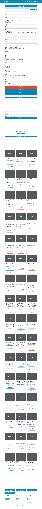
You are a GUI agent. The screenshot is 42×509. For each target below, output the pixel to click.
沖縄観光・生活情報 (10, 492)
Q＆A (27, 498)
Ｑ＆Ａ (29, 1)
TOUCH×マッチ (11, 116)
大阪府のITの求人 (21, 92)
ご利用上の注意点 (7, 499)
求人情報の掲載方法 (7, 498)
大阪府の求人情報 (9, 487)
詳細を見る (21, 166)
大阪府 (30, 164)
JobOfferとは (32, 1)
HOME (19, 1)
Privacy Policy (24, 505)
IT (30, 9)
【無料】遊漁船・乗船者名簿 (21, 490)
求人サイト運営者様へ (29, 495)
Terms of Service (29, 505)
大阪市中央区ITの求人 (13, 487)
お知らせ (35, 1)
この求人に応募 (21, 86)
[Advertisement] (21, 104)
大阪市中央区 (35, 9)
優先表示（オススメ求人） (30, 499)
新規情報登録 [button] (22, 1)
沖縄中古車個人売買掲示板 (10, 490)
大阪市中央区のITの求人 (21, 89)
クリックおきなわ (32, 490)
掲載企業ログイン (7, 495)
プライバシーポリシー (29, 502)
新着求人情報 (26, 1)
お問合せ (38, 1)
